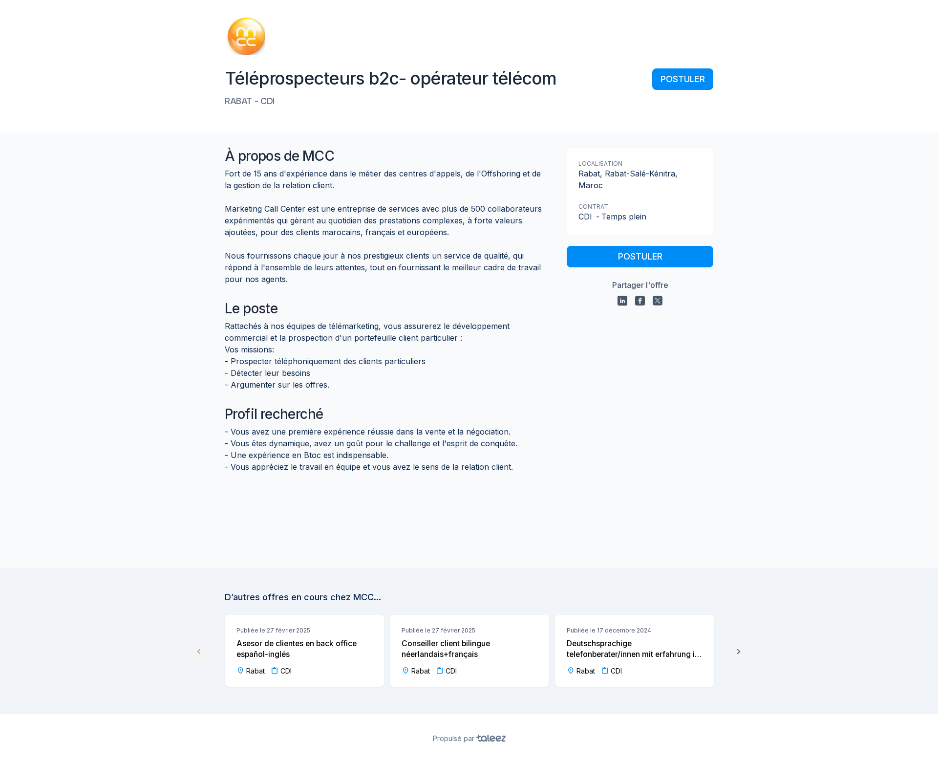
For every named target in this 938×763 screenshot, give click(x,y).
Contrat (593, 206)
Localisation (600, 163)
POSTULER (683, 79)
